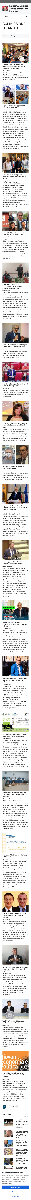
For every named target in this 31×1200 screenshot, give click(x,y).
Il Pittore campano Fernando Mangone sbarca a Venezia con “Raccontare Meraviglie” (22, 1152)
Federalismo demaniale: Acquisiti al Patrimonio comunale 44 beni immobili (15, 794)
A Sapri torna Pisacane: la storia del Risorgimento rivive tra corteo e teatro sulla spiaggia (22, 1123)
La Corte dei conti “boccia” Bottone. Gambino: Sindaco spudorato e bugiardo (15, 969)
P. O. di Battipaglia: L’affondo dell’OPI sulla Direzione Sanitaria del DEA (21, 1143)
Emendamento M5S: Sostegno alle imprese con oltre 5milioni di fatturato (14, 680)
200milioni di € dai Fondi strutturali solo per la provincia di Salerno (15, 624)
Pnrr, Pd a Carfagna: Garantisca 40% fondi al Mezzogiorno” (15, 385)
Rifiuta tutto (15, 1196)
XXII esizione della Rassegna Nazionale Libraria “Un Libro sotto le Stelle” (22, 1161)
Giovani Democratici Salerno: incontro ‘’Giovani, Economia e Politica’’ (13, 1075)
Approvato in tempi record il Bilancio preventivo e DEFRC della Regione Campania (14, 507)
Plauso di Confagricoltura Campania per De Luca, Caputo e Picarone (15, 346)
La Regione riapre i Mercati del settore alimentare (13, 467)
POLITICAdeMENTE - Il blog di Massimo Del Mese (19, 8)
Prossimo (14, 1106)
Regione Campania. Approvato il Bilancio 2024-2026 (13, 107)
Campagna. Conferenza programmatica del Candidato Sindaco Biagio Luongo (13, 286)
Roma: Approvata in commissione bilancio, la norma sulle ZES (14, 563)
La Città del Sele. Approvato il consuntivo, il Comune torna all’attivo (13, 234)
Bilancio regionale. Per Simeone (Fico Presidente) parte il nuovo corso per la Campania (13, 66)
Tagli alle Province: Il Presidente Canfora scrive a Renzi (13, 1022)
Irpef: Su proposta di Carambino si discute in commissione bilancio (14, 424)
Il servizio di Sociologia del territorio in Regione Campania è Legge (14, 176)
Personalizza (15, 1192)
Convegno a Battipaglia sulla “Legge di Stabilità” (15, 856)
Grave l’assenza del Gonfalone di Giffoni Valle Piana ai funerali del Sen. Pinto (22, 1134)
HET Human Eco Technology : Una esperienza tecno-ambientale (14, 735)
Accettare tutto (15, 1187)
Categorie (5, 33)
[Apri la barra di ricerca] (27, 16)
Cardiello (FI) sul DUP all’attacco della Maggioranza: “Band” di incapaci (14, 915)
